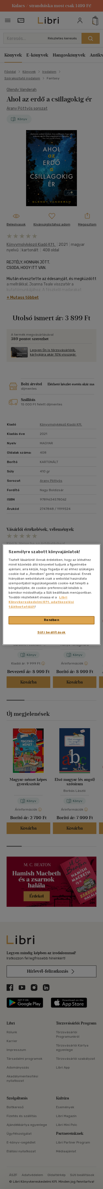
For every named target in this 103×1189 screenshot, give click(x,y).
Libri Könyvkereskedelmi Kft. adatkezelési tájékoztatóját (41, 602)
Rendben (51, 620)
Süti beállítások (51, 632)
